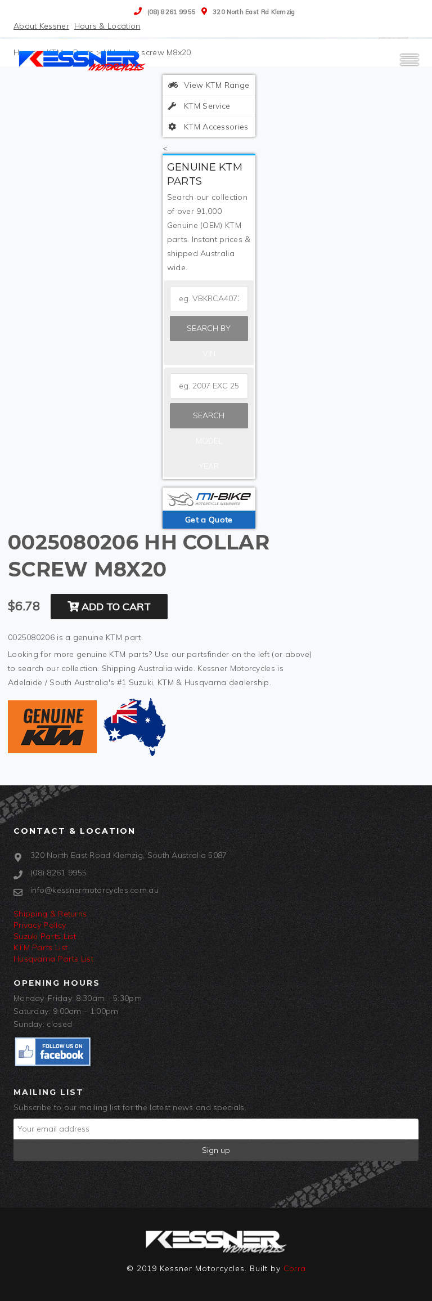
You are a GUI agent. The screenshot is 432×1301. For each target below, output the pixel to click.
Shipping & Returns (50, 914)
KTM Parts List (41, 947)
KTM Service (206, 106)
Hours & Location (107, 26)
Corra (295, 1268)
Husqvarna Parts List (53, 959)
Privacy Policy (40, 925)
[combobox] (209, 386)
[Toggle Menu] (409, 65)
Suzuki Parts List (45, 936)
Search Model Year (208, 419)
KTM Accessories (215, 127)
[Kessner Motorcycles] (84, 60)
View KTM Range (216, 85)
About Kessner (41, 26)
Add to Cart (115, 606)
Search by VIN (209, 332)
